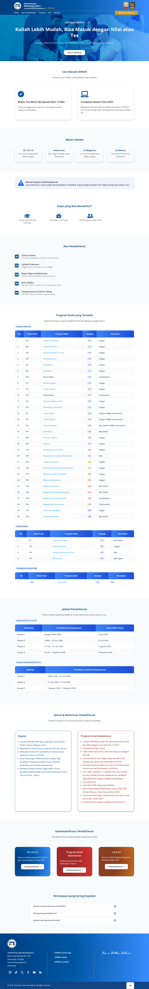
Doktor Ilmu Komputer (52, 510)
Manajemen (48, 365)
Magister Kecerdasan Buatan (55, 498)
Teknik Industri (49, 419)
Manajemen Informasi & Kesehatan (57, 456)
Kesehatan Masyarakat (52, 401)
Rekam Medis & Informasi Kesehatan (58, 468)
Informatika (62, 582)
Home (16, 13)
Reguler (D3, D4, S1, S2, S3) (26, 620)
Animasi (46, 444)
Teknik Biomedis (50, 425)
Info (49, 13)
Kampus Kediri (21, 526)
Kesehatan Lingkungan (52, 407)
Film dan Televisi (50, 438)
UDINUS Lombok (62, 962)
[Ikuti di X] (22, 972)
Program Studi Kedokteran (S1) (28, 662)
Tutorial (42, 13)
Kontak (57, 13)
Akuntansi (47, 371)
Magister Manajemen (52, 480)
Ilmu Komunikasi (49, 359)
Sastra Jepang (49, 389)
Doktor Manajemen (51, 516)
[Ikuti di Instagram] (10, 972)
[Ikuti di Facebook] (28, 972)
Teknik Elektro (49, 413)
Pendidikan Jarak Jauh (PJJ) (26, 568)
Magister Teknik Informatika (54, 474)
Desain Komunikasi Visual (53, 353)
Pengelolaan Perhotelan (53, 450)
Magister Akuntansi (51, 486)
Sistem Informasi (50, 347)
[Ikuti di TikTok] (16, 972)
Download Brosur (31, 866)
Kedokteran (48, 432)
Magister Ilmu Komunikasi (53, 504)
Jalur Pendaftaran (28, 13)
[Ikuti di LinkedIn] (40, 972)
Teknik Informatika (51, 341)
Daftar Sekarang (128, 13)
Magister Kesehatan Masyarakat (56, 492)
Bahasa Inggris (49, 383)
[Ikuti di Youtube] (34, 972)
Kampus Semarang (23, 326)
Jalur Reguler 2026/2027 (74, 22)
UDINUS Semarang (63, 952)
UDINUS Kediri (61, 957)
